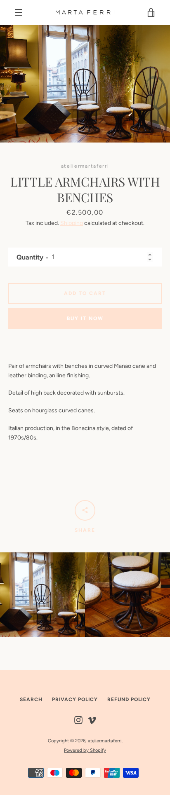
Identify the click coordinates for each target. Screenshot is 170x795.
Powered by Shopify (85, 750)
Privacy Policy (75, 699)
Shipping (71, 223)
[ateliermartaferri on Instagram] (78, 719)
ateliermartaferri (105, 741)
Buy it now (85, 318)
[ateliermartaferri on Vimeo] (92, 719)
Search (31, 699)
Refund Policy (129, 699)
